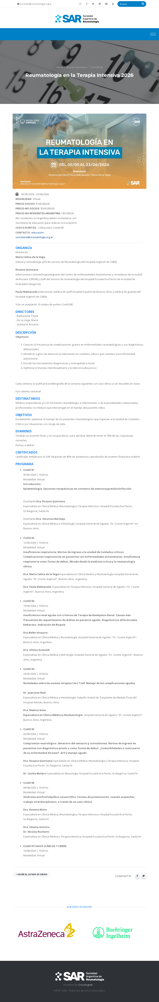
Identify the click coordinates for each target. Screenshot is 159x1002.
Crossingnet (85, 984)
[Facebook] (86, 4)
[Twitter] (93, 4)
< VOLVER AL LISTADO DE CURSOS (31, 874)
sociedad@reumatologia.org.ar (36, 4)
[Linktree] (113, 4)
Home (59, 67)
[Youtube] (106, 4)
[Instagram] (80, 4)
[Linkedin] (99, 4)
